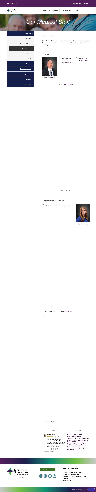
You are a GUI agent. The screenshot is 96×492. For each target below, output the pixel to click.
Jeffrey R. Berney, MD (49, 77)
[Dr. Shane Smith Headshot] (82, 58)
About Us (28, 38)
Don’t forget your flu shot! (74, 436)
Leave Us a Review (47, 469)
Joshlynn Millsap (51, 434)
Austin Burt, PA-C (49, 421)
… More (57, 446)
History (29, 53)
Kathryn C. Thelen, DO (66, 190)
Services (28, 63)
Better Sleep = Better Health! (74, 434)
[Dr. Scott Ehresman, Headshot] (66, 59)
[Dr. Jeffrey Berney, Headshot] (49, 66)
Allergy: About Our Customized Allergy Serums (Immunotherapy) (77, 441)
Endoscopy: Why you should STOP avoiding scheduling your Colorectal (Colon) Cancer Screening (77, 445)
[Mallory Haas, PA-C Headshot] (49, 257)
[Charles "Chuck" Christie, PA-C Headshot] (66, 257)
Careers (28, 79)
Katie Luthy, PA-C (83, 224)
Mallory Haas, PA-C (50, 311)
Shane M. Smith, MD (83, 60)
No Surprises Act (26, 74)
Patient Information (25, 69)
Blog (29, 58)
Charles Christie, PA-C (66, 311)
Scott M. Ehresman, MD (66, 62)
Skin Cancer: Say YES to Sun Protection (78, 438)
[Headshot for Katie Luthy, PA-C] (83, 213)
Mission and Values (25, 43)
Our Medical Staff (26, 48)
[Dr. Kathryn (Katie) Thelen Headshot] (66, 136)
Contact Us (28, 84)
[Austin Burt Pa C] (49, 367)
